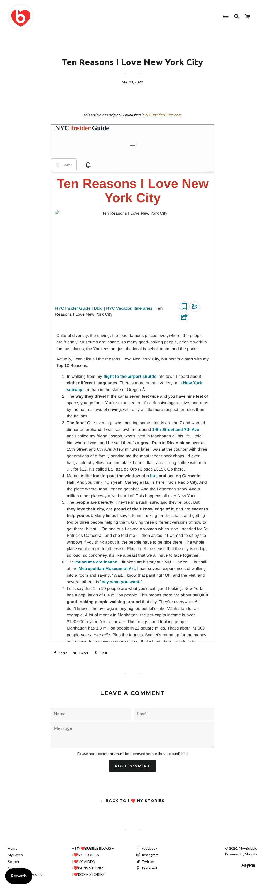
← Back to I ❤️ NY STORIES (132, 800)
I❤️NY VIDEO (83, 861)
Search (13, 861)
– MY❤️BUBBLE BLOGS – (93, 848)
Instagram (149, 854)
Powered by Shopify (241, 854)
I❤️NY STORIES (85, 854)
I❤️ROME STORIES (88, 874)
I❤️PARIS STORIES (88, 868)
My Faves (15, 854)
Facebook (149, 848)
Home (12, 848)
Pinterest (149, 868)
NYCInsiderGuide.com (163, 115)
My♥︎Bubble (248, 848)
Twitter (147, 861)
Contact (14, 868)
